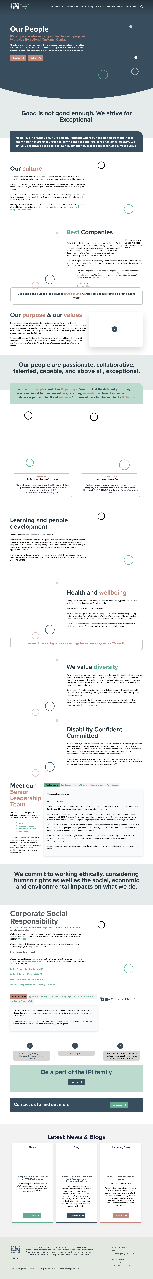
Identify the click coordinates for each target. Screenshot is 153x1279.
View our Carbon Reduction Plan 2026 (26, 979)
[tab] (52, 785)
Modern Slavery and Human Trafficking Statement (33, 984)
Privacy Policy (50, 1269)
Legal (40, 1269)
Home (32, 1269)
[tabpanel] (93, 822)
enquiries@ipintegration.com (122, 1253)
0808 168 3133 (117, 1262)
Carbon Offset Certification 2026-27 (26, 974)
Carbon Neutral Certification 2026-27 (26, 969)
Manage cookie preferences (69, 1269)
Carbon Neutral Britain (31, 961)
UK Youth (21, 939)
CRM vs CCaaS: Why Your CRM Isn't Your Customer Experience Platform (76, 1179)
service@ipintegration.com (121, 1265)
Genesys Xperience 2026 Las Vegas (121, 1177)
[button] (18, 58)
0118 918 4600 (117, 1250)
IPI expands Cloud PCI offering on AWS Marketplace (32, 1177)
